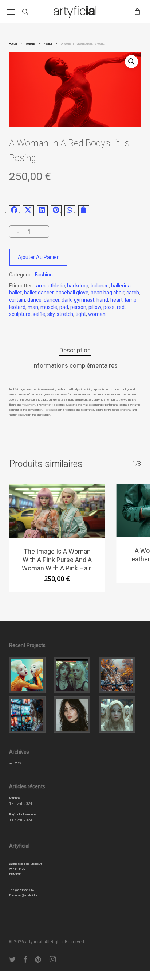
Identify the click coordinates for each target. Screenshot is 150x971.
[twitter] (12, 959)
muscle (48, 307)
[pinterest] (39, 959)
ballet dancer (39, 292)
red (121, 307)
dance (34, 300)
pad (63, 307)
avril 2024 (15, 763)
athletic (56, 286)
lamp (131, 300)
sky (51, 314)
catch (132, 292)
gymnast (84, 300)
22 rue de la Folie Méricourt (25, 864)
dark (67, 300)
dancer (51, 300)
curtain (17, 300)
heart (116, 300)
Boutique (30, 43)
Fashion (48, 43)
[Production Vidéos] (30, 714)
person (78, 307)
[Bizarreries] (120, 714)
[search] (25, 11)
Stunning (14, 798)
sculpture (20, 314)
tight (80, 314)
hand (102, 300)
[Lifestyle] (75, 675)
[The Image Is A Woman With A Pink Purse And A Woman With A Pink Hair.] (57, 511)
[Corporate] (120, 675)
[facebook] (25, 959)
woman (97, 314)
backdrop (77, 286)
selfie (39, 314)
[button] (11, 11)
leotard (17, 307)
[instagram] (53, 959)
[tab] (75, 350)
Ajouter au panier (38, 257)
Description (75, 350)
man (33, 307)
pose (109, 307)
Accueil (13, 43)
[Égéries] (75, 714)
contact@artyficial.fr (24, 895)
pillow (94, 307)
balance (100, 286)
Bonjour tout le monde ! (23, 814)
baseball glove (72, 292)
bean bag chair (107, 292)
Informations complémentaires (75, 365)
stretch (65, 314)
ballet (15, 292)
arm (41, 286)
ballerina (121, 286)
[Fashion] (30, 675)
